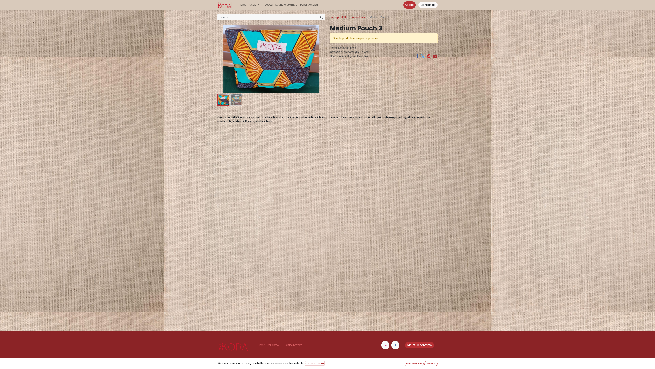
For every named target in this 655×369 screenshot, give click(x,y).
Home (261, 345)
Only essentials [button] (414, 363)
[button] (225, 59)
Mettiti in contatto (419, 345)
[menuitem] (242, 4)
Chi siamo (273, 345)
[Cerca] (321, 17)
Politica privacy (292, 345)
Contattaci (428, 5)
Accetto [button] (431, 363)
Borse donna (358, 17)
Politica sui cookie (314, 363)
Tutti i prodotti (338, 17)
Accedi (409, 5)
